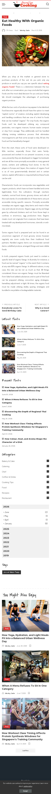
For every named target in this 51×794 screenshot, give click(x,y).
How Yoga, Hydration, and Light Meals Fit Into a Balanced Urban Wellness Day (25, 638)
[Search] (47, 4)
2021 (6, 546)
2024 (6, 533)
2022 (6, 542)
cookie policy (28, 786)
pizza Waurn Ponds (11, 572)
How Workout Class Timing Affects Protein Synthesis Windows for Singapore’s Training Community (30, 367)
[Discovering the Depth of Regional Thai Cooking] (8, 355)
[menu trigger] (4, 4)
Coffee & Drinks (9, 477)
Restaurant (7, 498)
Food (5, 17)
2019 (6, 555)
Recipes (5, 493)
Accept (25, 791)
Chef (4, 472)
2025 (6, 529)
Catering (5, 466)
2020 (6, 551)
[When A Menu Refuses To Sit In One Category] (8, 342)
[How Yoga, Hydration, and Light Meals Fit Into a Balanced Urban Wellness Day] (8, 329)
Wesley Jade (25, 30)
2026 (6, 506)
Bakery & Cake (8, 461)
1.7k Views (9, 30)
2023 (6, 538)
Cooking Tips (7, 482)
